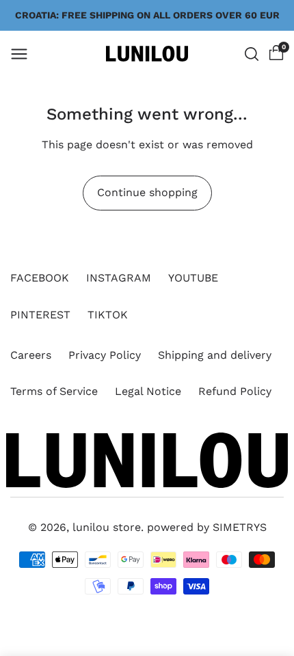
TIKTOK (108, 314)
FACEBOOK (39, 277)
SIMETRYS (240, 527)
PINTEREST (40, 314)
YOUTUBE (193, 277)
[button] (19, 54)
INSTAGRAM (118, 277)
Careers (30, 354)
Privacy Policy (104, 354)
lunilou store (106, 527)
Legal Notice (148, 391)
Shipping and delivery (214, 354)
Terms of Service (54, 391)
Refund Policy (234, 391)
